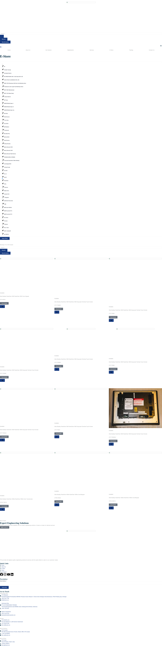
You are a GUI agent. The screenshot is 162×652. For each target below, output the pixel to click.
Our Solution (49, 50)
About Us (28, 50)
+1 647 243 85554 (6, 633)
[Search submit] (2, 36)
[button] (49, 50)
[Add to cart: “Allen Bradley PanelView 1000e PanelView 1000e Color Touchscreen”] (2, 509)
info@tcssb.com (5, 600)
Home (9, 50)
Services (92, 50)
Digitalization (70, 50)
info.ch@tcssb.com (6, 625)
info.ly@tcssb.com (6, 645)
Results (4, 39)
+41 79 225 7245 (5, 623)
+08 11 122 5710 (5, 613)
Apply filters (5, 238)
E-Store (111, 50)
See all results (5, 42)
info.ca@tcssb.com (6, 635)
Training (131, 50)
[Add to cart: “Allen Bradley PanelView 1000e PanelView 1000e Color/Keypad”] (56, 504)
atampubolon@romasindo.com (8, 615)
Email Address (3, 581)
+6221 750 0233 (5, 608)
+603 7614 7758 (5, 598)
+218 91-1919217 (6, 643)
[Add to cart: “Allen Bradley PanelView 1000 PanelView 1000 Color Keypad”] (2, 306)
